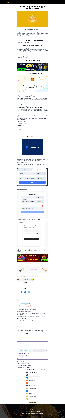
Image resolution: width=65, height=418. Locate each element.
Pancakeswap (20, 320)
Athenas (32, 30)
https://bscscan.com (26, 131)
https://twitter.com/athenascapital (25, 365)
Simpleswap (37, 136)
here (17, 116)
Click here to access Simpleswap (22, 162)
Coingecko (22, 32)
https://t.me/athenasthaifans (25, 367)
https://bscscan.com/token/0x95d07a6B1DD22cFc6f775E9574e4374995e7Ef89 (33, 369)
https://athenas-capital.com (25, 363)
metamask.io (23, 98)
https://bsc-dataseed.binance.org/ (26, 125)
